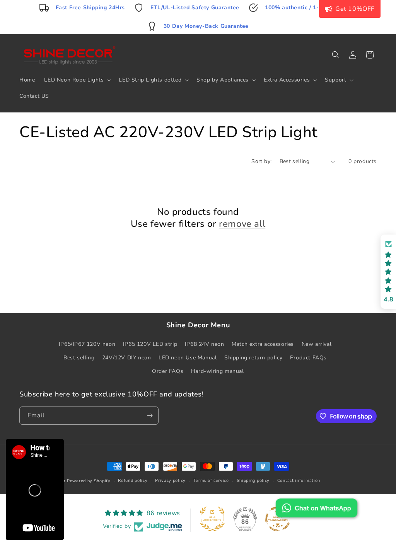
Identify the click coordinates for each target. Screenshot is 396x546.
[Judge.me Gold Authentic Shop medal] (212, 519)
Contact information (298, 480)
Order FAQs (167, 371)
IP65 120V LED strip (150, 344)
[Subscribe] (149, 416)
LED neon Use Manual (188, 357)
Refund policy (132, 480)
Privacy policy (170, 480)
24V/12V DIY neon (126, 357)
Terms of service (211, 480)
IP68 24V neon (204, 344)
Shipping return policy (253, 357)
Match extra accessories (263, 344)
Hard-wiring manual (217, 371)
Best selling (78, 357)
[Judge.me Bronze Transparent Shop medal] (277, 519)
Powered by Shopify (89, 481)
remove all (242, 224)
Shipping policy (253, 480)
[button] (76, 80)
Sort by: (261, 161)
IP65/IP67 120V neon (87, 344)
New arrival (317, 344)
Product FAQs (308, 357)
